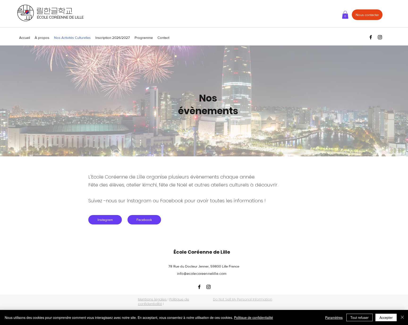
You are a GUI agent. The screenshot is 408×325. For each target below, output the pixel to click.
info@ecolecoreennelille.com (201, 274)
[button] (345, 15)
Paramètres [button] (334, 317)
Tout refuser (359, 317)
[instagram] (380, 37)
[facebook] (371, 37)
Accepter (386, 317)
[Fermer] (402, 317)
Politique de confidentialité (253, 317)
